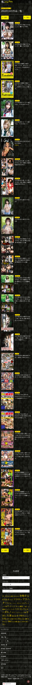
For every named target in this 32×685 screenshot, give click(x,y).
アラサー (18, 599)
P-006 (16, 353)
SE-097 (17, 198)
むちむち (5, 599)
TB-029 (17, 392)
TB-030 (17, 412)
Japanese (8, 683)
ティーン (11, 606)
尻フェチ (26, 616)
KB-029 (17, 470)
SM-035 (17, 237)
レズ (17, 612)
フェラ (12, 609)
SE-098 (17, 217)
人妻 (9, 615)
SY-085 (17, 315)
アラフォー (9, 603)
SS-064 (17, 120)
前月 (5, 17)
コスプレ (24, 603)
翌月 (28, 17)
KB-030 (17, 490)
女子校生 (20, 615)
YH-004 (17, 178)
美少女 (24, 622)
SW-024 (17, 295)
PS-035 (17, 81)
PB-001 (17, 373)
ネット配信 (19, 606)
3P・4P (4, 596)
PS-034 (17, 62)
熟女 (10, 621)
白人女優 (14, 622)
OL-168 (17, 23)
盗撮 (18, 622)
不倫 (24, 612)
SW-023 (17, 276)
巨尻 (7, 619)
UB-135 (17, 529)
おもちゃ (16, 596)
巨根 (10, 619)
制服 (13, 616)
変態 (15, 616)
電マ (27, 622)
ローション (21, 612)
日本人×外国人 (18, 619)
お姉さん (24, 595)
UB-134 (17, 509)
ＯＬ (4, 624)
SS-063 (17, 100)
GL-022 (17, 139)
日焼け (23, 619)
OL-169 (17, 42)
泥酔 (26, 619)
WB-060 (17, 451)
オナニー (15, 603)
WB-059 (17, 431)
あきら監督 (10, 596)
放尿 (12, 619)
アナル (11, 600)
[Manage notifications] (28, 681)
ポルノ (7, 612)
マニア (14, 612)
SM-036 (17, 256)
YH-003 (17, 159)
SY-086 (17, 334)
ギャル (19, 603)
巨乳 (4, 618)
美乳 (21, 621)
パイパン (8, 609)
